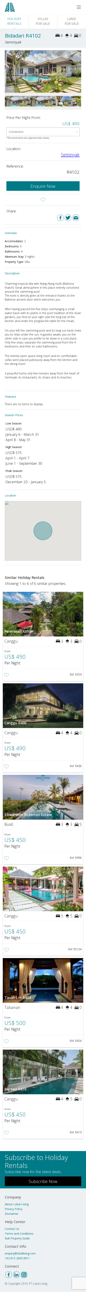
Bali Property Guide (17, 1238)
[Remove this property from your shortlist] (43, 199)
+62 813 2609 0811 (17, 1258)
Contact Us (12, 1229)
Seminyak (70, 154)
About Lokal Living (17, 1204)
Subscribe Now (43, 1181)
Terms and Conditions (19, 1233)
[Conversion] (43, 131)
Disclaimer (11, 1214)
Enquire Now (43, 186)
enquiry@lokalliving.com (20, 1253)
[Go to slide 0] (7, 71)
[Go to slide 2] (78, 71)
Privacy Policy (13, 1209)
